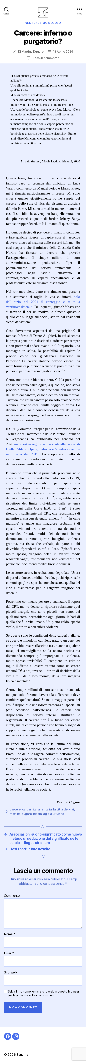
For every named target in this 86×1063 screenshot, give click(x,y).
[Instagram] (15, 1036)
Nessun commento (45, 58)
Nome (9, 934)
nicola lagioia (42, 814)
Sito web (10, 972)
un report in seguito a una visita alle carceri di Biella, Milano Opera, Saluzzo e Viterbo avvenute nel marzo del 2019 (43, 449)
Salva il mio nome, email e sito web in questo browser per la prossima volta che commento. (43, 993)
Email (9, 953)
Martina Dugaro (32, 51)
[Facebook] (7, 1036)
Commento (12, 896)
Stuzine (58, 814)
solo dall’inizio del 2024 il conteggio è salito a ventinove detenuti (43, 302)
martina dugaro (21, 814)
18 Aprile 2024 (63, 51)
